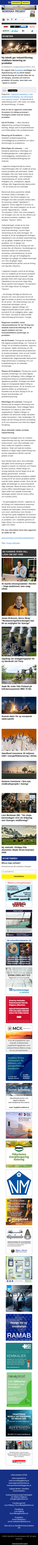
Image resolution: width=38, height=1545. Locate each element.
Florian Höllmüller (13, 543)
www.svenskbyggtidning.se (19, 1480)
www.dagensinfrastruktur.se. (19, 1483)
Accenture (19, 70)
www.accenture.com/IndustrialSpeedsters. (18, 538)
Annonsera (25, 2)
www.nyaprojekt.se (19, 1478)
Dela (4, 90)
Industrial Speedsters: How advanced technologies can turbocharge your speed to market (17, 96)
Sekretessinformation (20, 1544)
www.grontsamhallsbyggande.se (19, 1485)
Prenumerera (16, 2)
